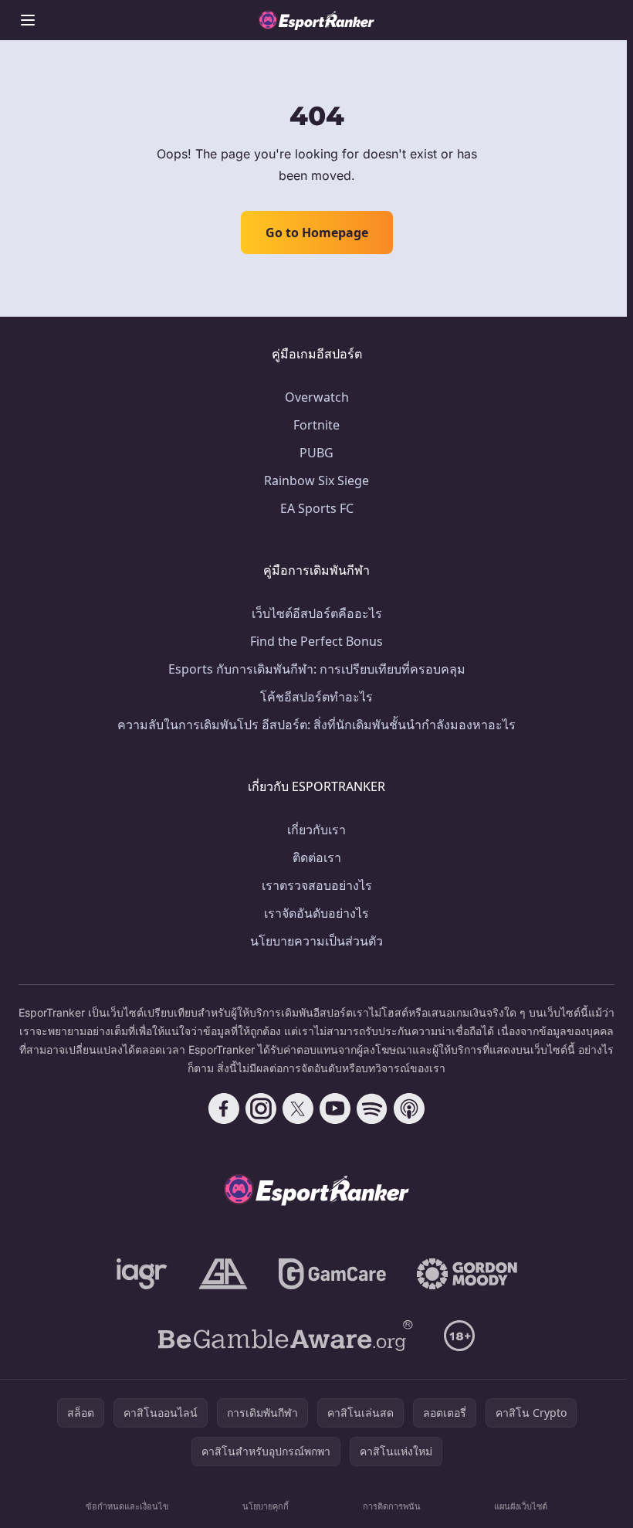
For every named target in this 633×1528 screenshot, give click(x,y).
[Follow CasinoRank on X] (298, 1108)
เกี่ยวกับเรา (316, 829)
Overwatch (317, 397)
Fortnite (316, 424)
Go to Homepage (317, 232)
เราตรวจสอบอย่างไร (317, 885)
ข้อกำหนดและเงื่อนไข (127, 1506)
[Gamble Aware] (285, 1335)
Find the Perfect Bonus (316, 641)
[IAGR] (142, 1273)
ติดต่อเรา (317, 857)
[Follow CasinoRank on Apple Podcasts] (409, 1108)
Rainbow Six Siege (316, 480)
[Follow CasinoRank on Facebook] (223, 1108)
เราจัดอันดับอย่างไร (316, 913)
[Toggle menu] (27, 20)
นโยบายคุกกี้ (265, 1506)
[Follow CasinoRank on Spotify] (372, 1108)
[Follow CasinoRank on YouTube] (335, 1108)
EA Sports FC (317, 508)
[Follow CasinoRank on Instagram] (260, 1108)
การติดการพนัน (392, 1506)
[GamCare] (332, 1273)
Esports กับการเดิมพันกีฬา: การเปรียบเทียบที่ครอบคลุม (316, 668)
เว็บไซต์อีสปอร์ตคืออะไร (317, 613)
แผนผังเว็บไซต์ (520, 1506)
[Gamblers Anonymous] (223, 1273)
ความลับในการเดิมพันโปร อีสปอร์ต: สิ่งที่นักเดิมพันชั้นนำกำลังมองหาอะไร (316, 724)
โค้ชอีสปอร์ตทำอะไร (316, 696)
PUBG (316, 452)
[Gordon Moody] (467, 1273)
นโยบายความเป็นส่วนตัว (316, 940)
